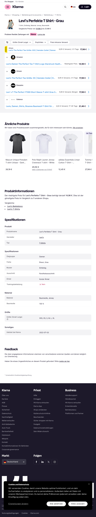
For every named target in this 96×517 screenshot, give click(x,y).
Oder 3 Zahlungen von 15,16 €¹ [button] (42, 169)
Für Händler (19, 2)
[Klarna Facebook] (36, 462)
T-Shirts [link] (58, 15)
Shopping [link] (15, 15)
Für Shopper (9, 2)
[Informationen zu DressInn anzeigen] (7, 85)
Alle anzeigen (78, 128)
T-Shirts (42, 243)
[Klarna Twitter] (48, 462)
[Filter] (7, 42)
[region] (48, 495)
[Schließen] (89, 484)
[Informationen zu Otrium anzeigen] (7, 71)
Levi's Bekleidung (15, 206)
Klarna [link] (7, 15)
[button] (73, 7)
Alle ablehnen (56, 504)
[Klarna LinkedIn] (42, 462)
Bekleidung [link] (48, 15)
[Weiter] (88, 150)
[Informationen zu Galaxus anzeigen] (7, 99)
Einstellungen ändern (18, 504)
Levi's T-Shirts (13, 209)
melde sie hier (64, 361)
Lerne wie (41, 34)
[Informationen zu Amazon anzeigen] (7, 57)
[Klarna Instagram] (54, 462)
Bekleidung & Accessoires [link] (32, 15)
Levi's (41, 237)
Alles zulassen (78, 504)
